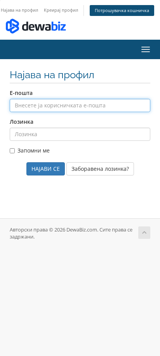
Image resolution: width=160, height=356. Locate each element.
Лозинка (21, 121)
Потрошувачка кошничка (122, 10)
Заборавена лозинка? (100, 168)
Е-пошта (21, 92)
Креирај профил (61, 10)
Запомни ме (33, 150)
